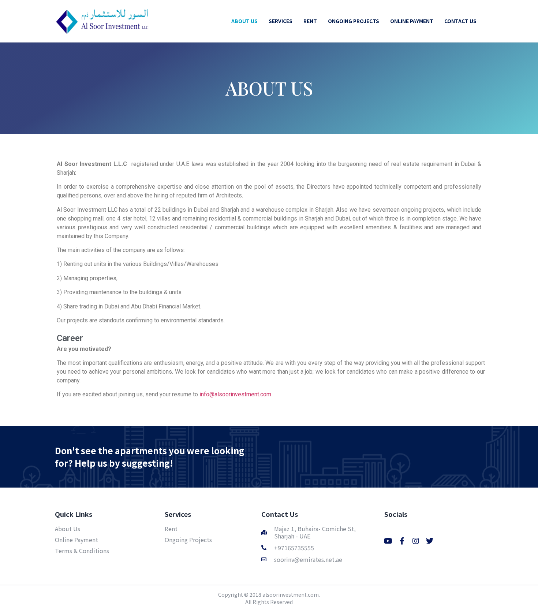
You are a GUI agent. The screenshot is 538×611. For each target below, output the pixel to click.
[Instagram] (415, 541)
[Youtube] (388, 541)
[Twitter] (429, 541)
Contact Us (279, 514)
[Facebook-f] (402, 541)
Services (178, 514)
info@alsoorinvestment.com (235, 394)
